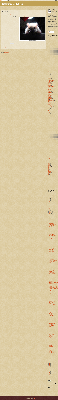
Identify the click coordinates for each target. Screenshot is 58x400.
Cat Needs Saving (51, 322)
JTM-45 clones (49, 83)
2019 (49, 200)
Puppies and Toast (50, 156)
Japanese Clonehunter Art (52, 323)
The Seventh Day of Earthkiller (52, 224)
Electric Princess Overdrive (51, 117)
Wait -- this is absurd (51, 334)
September (50, 214)
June (49, 364)
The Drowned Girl (50, 159)
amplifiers (49, 108)
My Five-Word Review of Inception (53, 260)
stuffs (48, 174)
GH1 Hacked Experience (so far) (52, 326)
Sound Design (49, 112)
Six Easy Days (49, 107)
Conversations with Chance (51, 100)
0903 (48, 115)
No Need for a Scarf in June (52, 223)
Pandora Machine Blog (12, 14)
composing (49, 163)
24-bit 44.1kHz (50, 226)
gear (48, 120)
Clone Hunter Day (51, 337)
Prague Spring (49, 95)
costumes (49, 165)
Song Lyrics (50, 274)
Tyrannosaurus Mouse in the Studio (53, 286)
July (49, 363)
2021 (49, 198)
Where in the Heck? (51, 300)
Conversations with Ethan (51, 80)
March (50, 367)
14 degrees (50, 253)
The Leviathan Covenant (50, 160)
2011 (49, 209)
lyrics (48, 169)
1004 (48, 79)
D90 (48, 110)
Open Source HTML (51, 324)
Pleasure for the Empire (12, 3)
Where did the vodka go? (52, 352)
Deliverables (49, 91)
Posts (49, 31)
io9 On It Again (50, 314)
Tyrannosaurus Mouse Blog (21, 16)
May (49, 365)
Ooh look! (50, 335)
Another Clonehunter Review (52, 247)
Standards (49, 113)
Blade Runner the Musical (51, 86)
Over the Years (50, 338)
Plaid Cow (49, 155)
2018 (49, 201)
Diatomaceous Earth (50, 75)
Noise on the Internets (51, 216)
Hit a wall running (51, 354)
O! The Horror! (50, 350)
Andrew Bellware (54, 10)
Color (49, 285)
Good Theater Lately (51, 270)
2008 (49, 372)
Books (48, 109)
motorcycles (49, 171)
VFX (48, 161)
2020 (49, 199)
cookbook (49, 164)
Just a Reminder (51, 302)
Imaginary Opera (50, 92)
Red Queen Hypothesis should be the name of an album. (53, 288)
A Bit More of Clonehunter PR (52, 333)
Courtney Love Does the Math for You (53, 252)
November (50, 212)
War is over (50, 269)
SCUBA (49, 73)
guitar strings (49, 97)
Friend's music (49, 68)
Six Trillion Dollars (51, 250)
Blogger (34, 398)
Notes (48, 93)
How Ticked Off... (51, 281)
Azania (50, 312)
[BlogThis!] (11, 43)
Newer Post (2, 50)
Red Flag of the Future (50, 106)
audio (48, 76)
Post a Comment (4, 47)
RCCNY (49, 101)
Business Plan (50, 305)
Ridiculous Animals (51, 222)
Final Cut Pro (49, 111)
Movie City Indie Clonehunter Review (53, 311)
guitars (48, 72)
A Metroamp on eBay (51, 344)
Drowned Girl (49, 103)
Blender (48, 102)
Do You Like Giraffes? (51, 234)
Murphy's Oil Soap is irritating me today (53, 282)
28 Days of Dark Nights (51, 249)
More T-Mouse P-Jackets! (52, 315)
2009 (49, 371)
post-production (49, 78)
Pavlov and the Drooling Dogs (51, 105)
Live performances (50, 98)
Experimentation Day (51, 259)
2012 (49, 208)
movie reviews (49, 172)
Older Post (44, 50)
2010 (49, 210)
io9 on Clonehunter (51, 313)
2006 (49, 374)
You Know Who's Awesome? (52, 261)
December (50, 211)
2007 (49, 373)
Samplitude (49, 96)
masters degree (49, 85)
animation (49, 162)
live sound (49, 114)
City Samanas (49, 71)
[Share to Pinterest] (13, 43)
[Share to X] (12, 43)
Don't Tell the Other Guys (52, 301)
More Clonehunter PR (51, 325)
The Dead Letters (51, 294)
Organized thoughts (51, 336)
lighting (48, 168)
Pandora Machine (50, 104)
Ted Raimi (49, 77)
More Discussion (51, 316)
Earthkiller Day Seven (51, 225)
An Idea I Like (50, 327)
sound (48, 99)
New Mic (50, 303)
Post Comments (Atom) (6, 52)
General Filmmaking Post (52, 248)
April (49, 366)
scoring (48, 173)
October (50, 213)
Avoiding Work (50, 271)
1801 (48, 116)
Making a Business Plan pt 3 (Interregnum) (52, 235)
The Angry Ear (49, 158)
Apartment (49, 82)
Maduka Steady (49, 154)
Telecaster (49, 157)
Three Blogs (50, 262)
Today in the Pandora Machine (52, 263)
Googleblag (50, 345)
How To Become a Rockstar (52, 272)
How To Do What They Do (52, 251)
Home (24, 50)
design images (49, 166)
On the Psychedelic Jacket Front (53, 233)
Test (49, 349)
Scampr (49, 118)
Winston (49, 74)
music (48, 90)
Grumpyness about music (51, 89)
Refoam (50, 227)
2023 (49, 196)
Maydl (48, 84)
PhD (48, 87)
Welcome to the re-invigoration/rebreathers (52, 346)
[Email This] (10, 43)
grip (48, 167)
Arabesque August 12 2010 (52, 304)
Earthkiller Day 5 (51, 351)
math (48, 170)
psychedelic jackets (50, 81)
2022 (49, 197)
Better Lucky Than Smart (52, 273)
